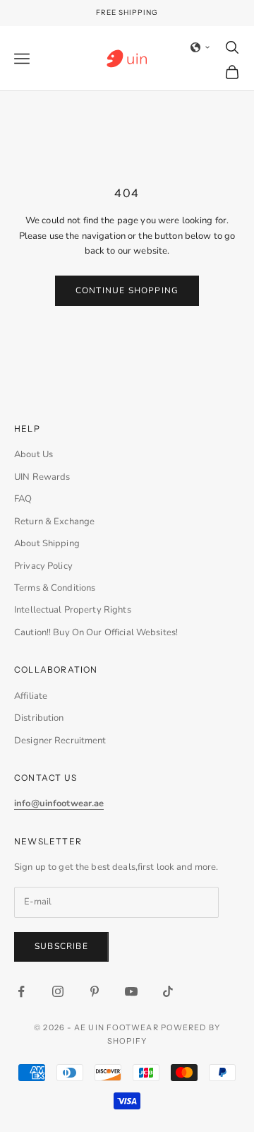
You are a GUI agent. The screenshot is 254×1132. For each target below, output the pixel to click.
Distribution (39, 718)
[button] (200, 47)
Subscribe (61, 946)
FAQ (23, 499)
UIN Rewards (42, 477)
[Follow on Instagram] (58, 991)
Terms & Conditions (54, 588)
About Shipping (47, 543)
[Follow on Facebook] (21, 991)
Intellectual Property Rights (72, 609)
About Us (33, 454)
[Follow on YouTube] (131, 991)
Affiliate (30, 696)
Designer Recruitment (60, 740)
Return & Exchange (54, 521)
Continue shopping (127, 290)
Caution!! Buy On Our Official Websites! (96, 632)
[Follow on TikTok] (168, 991)
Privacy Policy (43, 566)
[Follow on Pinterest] (94, 991)
